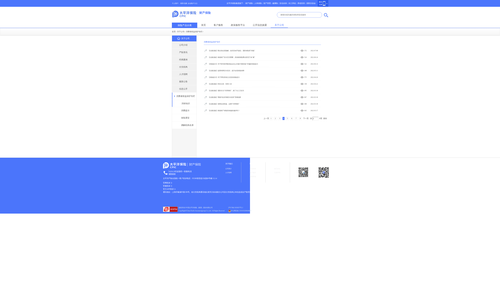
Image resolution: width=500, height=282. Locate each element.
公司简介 (228, 169)
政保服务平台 (238, 25)
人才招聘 (183, 74)
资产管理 (267, 3)
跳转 (325, 118)
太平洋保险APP (323, 181)
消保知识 (186, 103)
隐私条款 (277, 169)
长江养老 (292, 3)
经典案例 (183, 59)
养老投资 (301, 3)
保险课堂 (185, 118)
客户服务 (218, 25)
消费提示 (185, 110)
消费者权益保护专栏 (194, 32)
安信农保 (283, 3)
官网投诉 (166, 183)
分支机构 (183, 67)
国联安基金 (311, 3)
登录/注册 (183, 3)
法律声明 (277, 173)
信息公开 (183, 89)
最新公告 (183, 81)
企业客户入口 (192, 3)
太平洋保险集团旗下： (236, 3)
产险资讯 (183, 52)
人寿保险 (258, 3)
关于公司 (279, 25)
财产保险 (249, 3)
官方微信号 (303, 180)
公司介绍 (183, 45)
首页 (203, 25)
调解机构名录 (187, 125)
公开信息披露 (260, 25)
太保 (320, 4)
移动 (320, 2)
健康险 (275, 3)
